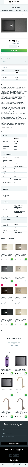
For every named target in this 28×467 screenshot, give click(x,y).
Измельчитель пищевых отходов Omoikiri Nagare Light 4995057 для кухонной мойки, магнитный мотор (6, 370)
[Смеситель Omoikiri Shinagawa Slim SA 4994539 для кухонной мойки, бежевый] (7, 404)
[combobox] (3, 61)
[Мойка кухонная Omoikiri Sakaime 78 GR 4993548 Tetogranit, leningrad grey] (7, 269)
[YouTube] (14, 455)
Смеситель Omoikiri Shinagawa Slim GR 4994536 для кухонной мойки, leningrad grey (21, 413)
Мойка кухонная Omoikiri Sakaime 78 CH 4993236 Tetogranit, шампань (20, 299)
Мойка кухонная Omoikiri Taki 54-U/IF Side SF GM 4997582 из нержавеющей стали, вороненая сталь (6, 391)
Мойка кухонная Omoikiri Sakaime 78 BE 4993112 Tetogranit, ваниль (20, 320)
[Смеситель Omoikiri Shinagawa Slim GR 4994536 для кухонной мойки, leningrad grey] (21, 404)
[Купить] (12, 259)
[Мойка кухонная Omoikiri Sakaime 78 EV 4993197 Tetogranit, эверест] (21, 269)
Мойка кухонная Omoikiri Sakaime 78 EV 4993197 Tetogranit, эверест (20, 277)
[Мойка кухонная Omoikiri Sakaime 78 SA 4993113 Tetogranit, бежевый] (21, 247)
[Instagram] (10, 455)
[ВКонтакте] (17, 455)
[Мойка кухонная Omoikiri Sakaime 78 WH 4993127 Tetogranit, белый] (7, 247)
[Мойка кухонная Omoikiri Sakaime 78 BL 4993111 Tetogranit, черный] (7, 312)
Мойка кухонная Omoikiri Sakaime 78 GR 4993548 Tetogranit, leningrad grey (6, 277)
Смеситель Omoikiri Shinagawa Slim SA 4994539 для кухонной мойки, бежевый (7, 413)
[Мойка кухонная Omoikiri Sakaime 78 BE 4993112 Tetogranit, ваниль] (21, 312)
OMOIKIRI (17, 70)
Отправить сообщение (14, 443)
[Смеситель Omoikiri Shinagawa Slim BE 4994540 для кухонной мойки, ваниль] (21, 382)
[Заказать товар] (26, 281)
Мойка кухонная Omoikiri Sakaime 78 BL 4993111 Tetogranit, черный (6, 320)
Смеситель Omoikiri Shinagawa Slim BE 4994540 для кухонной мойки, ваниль (21, 391)
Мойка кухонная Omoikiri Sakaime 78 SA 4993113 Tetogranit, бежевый (20, 255)
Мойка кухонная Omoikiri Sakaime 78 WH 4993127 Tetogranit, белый (6, 255)
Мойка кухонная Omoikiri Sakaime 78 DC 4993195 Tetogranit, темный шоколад (7, 299)
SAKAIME (17, 72)
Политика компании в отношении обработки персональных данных (14, 457)
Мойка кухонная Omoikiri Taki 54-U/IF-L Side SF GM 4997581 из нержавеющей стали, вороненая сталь (20, 369)
